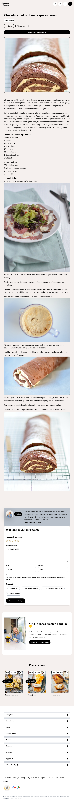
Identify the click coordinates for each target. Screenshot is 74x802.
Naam (8, 565)
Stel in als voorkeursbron (40, 642)
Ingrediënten (11, 734)
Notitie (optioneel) (11, 545)
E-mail (40, 565)
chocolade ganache (25, 118)
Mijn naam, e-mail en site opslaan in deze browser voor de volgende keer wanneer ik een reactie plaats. (35, 578)
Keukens (9, 752)
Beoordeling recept (14, 537)
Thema (8, 740)
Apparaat (9, 759)
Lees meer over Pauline (32, 522)
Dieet (8, 727)
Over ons (50, 778)
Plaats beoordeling (15, 601)
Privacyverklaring (19, 778)
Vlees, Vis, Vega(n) (12, 765)
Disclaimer (7, 778)
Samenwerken (60, 778)
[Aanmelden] (60, 4)
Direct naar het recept (36, 32)
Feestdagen (10, 721)
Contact (6, 781)
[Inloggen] (55, 4)
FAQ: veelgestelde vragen (36, 778)
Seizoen (9, 746)
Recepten (9, 715)
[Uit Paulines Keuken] (5, 4)
